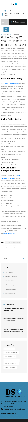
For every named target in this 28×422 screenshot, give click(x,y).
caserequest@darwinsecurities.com (15, 10)
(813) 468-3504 (17, 21)
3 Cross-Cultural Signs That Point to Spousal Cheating (14, 309)
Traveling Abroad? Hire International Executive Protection (14, 320)
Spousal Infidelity (10, 293)
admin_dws (6, 34)
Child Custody (9, 272)
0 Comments (15, 34)
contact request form (9, 233)
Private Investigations (13, 243)
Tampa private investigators (11, 83)
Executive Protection (11, 277)
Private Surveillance (10, 289)
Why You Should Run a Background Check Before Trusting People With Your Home (13, 331)
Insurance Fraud (9, 281)
